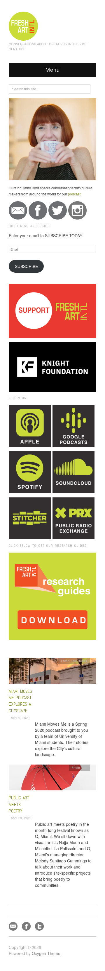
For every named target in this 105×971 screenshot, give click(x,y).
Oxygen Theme (46, 953)
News (83, 660)
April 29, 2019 (21, 817)
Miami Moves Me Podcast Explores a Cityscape (20, 701)
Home (31, 647)
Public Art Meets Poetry (19, 804)
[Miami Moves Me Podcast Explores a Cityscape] (52, 672)
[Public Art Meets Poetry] (52, 778)
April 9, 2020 (20, 717)
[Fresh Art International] (23, 25)
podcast (74, 193)
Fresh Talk (69, 660)
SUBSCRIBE (26, 266)
